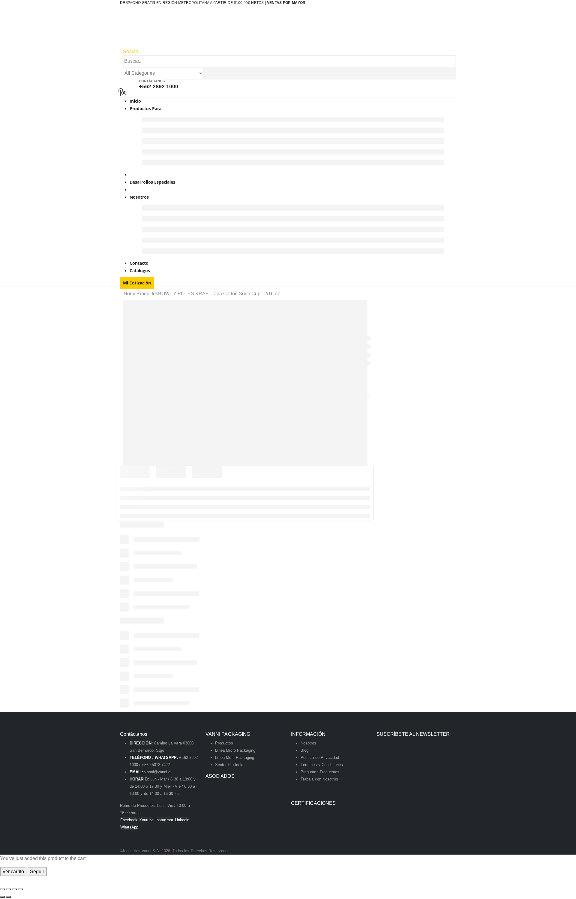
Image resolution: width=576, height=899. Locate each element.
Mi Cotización (137, 283)
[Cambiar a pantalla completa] (8, 889)
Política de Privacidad (320, 757)
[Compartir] (14, 889)
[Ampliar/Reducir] (2, 889)
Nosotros (139, 197)
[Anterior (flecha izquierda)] (2, 897)
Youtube (147, 820)
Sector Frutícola (229, 764)
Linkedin (182, 820)
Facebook (129, 820)
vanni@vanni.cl (157, 772)
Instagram (164, 820)
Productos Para (145, 108)
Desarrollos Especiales (152, 182)
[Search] (207, 74)
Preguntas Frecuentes (320, 772)
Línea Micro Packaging (235, 750)
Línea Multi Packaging (234, 757)
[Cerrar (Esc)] (20, 889)
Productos (224, 743)
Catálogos (140, 270)
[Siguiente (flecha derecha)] (8, 897)
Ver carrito (13, 871)
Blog (304, 750)
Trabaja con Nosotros (319, 779)
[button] (130, 51)
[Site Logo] (183, 33)
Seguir (37, 871)
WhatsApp (129, 827)
